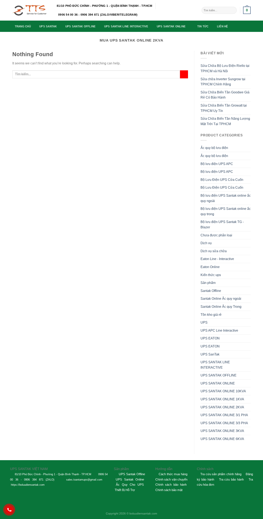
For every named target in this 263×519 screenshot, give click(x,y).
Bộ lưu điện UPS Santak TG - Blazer (222, 224)
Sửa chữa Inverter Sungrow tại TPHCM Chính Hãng (223, 81)
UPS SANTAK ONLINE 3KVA (222, 431)
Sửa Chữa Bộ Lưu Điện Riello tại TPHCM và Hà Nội (225, 68)
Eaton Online (210, 267)
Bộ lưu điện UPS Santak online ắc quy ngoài (226, 198)
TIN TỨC (203, 26)
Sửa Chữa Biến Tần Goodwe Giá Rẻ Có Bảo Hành (225, 95)
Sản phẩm (208, 282)
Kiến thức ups (211, 275)
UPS (204, 322)
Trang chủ (23, 26)
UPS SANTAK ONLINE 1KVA (222, 399)
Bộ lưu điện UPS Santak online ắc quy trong (226, 211)
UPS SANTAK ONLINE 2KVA (222, 407)
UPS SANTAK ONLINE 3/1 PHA (224, 415)
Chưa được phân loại (216, 235)
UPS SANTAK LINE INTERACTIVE (126, 26)
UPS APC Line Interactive (219, 330)
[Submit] (232, 10)
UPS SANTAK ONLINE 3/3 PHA (224, 423)
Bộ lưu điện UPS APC (217, 164)
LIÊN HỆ (222, 26)
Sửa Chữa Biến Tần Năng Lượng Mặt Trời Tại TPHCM (225, 121)
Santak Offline (211, 291)
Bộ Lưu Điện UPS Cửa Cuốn (222, 179)
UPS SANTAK (48, 26)
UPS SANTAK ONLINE (171, 26)
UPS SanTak (210, 354)
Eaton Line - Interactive (217, 259)
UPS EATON (210, 338)
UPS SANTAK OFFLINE (80, 26)
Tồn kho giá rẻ (211, 314)
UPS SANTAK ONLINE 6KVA (222, 439)
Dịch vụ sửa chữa (214, 251)
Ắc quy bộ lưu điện (214, 148)
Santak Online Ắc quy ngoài (221, 298)
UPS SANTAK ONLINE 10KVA (223, 391)
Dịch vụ (206, 243)
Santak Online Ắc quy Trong (221, 306)
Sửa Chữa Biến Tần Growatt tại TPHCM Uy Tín (224, 108)
